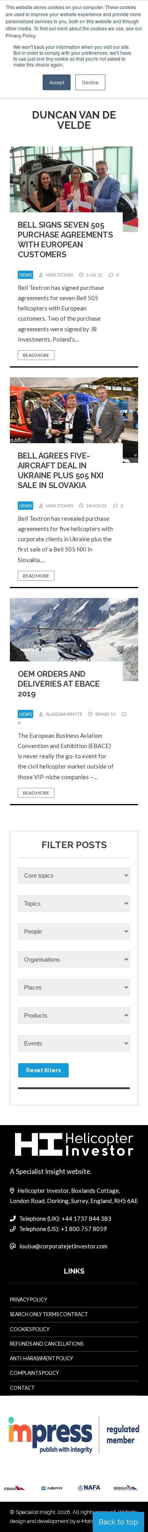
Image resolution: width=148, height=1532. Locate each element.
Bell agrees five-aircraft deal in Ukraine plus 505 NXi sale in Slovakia (60, 470)
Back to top (118, 1522)
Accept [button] (56, 82)
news (25, 274)
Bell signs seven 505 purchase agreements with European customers (65, 239)
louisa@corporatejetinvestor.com (63, 1246)
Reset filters (43, 1070)
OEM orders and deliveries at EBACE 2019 (59, 683)
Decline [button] (90, 82)
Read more (36, 355)
